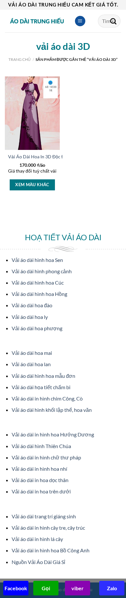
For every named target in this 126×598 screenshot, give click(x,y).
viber (77, 588)
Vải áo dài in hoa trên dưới (41, 491)
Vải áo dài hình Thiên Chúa (41, 446)
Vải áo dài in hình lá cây (37, 539)
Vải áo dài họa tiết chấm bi (41, 387)
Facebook (16, 588)
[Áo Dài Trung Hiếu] (37, 21)
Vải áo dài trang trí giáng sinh (44, 516)
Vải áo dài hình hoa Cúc (38, 282)
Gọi (46, 588)
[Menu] (80, 21)
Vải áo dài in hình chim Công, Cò (47, 398)
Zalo (112, 588)
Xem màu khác (32, 184)
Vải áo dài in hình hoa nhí (39, 469)
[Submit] (113, 21)
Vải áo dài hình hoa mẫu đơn (43, 376)
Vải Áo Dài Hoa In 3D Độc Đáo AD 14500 (49, 156)
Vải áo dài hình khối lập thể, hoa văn (52, 410)
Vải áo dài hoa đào (32, 305)
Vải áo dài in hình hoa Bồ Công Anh (50, 550)
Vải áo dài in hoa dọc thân (40, 480)
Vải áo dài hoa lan (31, 364)
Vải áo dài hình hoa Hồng (39, 294)
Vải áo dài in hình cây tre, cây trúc (48, 528)
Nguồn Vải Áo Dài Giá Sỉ (38, 562)
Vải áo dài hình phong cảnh (42, 271)
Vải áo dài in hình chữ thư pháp (46, 457)
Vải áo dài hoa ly (30, 317)
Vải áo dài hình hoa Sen (37, 260)
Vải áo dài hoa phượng (37, 328)
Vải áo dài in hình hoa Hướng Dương (53, 434)
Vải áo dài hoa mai (32, 353)
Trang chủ (19, 59)
